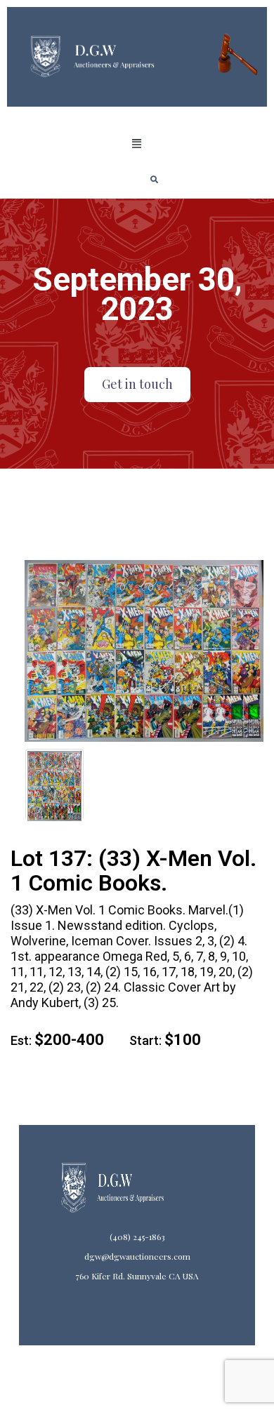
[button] (137, 144)
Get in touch (137, 383)
